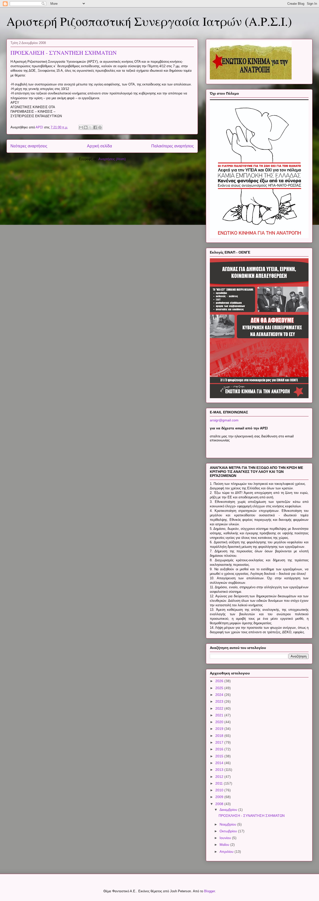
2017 (219, 742)
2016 (219, 749)
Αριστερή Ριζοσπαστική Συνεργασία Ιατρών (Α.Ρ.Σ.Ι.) (149, 21)
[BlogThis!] (85, 127)
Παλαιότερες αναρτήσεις (172, 146)
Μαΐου (225, 845)
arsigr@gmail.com (224, 420)
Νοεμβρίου (228, 824)
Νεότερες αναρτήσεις (28, 146)
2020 (219, 722)
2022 (219, 708)
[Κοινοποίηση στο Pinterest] (99, 127)
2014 (219, 763)
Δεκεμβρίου (229, 810)
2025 (219, 688)
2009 (219, 797)
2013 (219, 770)
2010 (219, 790)
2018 (219, 736)
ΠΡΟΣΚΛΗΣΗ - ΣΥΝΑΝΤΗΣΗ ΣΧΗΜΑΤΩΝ (63, 52)
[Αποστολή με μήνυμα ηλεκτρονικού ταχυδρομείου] (81, 127)
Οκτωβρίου (229, 831)
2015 (219, 756)
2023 (219, 701)
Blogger (209, 891)
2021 (219, 715)
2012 (219, 777)
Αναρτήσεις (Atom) (112, 159)
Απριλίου (227, 852)
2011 (219, 783)
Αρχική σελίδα (99, 146)
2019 (219, 729)
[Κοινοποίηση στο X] (90, 127)
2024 (219, 695)
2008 (219, 804)
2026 (219, 681)
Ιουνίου (226, 838)
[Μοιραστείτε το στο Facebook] (95, 127)
